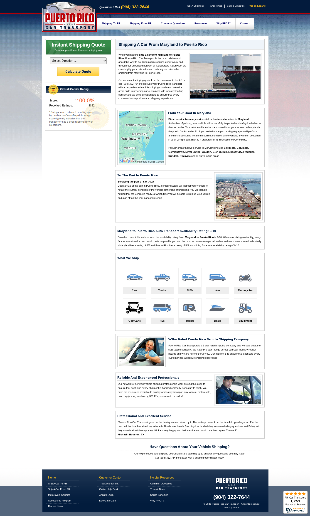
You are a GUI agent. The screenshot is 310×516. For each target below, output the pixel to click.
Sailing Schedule (236, 6)
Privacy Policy (231, 507)
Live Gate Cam (107, 500)
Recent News (55, 506)
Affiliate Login (106, 495)
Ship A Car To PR (57, 483)
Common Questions (173, 23)
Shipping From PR (141, 23)
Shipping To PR (111, 23)
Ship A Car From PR (59, 489)
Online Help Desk (108, 489)
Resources (200, 23)
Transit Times (215, 6)
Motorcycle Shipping (59, 495)
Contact (245, 23)
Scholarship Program (59, 500)
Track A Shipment (194, 6)
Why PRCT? (224, 23)
